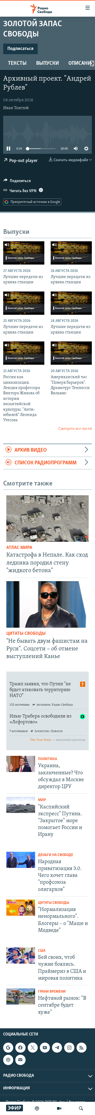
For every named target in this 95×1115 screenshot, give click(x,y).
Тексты (17, 63)
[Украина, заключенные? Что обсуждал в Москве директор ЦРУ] (20, 764)
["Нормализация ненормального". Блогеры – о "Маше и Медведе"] (20, 908)
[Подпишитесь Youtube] (45, 1048)
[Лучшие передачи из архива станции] (23, 253)
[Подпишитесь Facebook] (20, 1048)
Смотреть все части (75, 429)
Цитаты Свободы (26, 633)
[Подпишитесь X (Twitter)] (33, 1048)
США (41, 951)
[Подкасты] (8, 1060)
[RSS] (82, 1048)
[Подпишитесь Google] (8, 1048)
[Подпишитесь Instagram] (69, 1048)
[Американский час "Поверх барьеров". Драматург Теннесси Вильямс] (71, 353)
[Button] (17, 182)
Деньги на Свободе (55, 855)
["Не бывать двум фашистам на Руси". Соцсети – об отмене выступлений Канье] (47, 604)
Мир (42, 800)
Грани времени (52, 992)
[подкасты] (37, 1108)
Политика (47, 759)
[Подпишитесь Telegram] (57, 1048)
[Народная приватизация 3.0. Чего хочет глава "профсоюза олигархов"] (20, 860)
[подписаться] (20, 1060)
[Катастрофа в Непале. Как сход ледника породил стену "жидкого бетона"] (47, 518)
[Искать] (81, 1108)
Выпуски (47, 63)
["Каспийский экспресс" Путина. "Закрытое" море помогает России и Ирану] (20, 805)
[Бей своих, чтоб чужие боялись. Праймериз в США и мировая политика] (20, 955)
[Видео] (59, 1108)
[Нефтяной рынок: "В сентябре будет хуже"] (20, 996)
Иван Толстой (16, 108)
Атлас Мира (19, 547)
